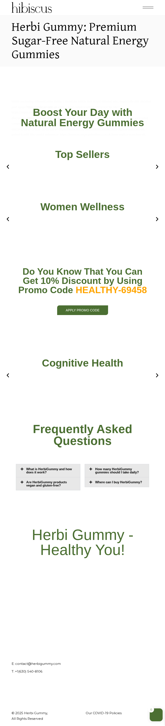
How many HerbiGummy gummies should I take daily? (117, 470)
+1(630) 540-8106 (28, 671)
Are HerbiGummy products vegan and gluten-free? (46, 483)
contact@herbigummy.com (38, 664)
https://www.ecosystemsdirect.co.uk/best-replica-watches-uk (101, 129)
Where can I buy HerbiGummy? (118, 482)
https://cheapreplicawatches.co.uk (51, 118)
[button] (8, 167)
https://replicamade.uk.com (45, 107)
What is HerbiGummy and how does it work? (49, 470)
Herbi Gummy (35, 713)
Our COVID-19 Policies (104, 713)
